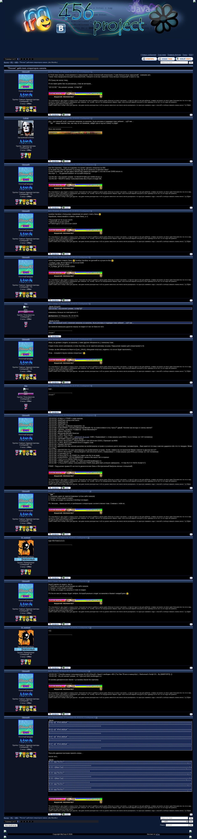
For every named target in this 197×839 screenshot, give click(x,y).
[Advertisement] (98, 45)
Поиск (185, 55)
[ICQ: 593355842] (66, 577)
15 (96, 717)
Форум (6, 62)
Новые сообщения (149, 55)
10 (90, 491)
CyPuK (26, 118)
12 (88, 581)
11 (88, 538)
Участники (162, 55)
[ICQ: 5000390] (66, 114)
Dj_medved (25, 538)
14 (89, 671)
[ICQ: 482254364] (66, 161)
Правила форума (174, 55)
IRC (11, 62)
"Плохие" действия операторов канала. (34, 62)
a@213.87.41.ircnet (81, 437)
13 (90, 627)
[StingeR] (26, 72)
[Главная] (98, 38)
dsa (25, 304)
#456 (16, 62)
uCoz (158, 834)
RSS (190, 55)
